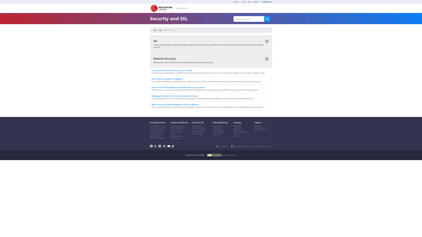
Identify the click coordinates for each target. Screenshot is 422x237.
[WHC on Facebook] (152, 146)
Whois (173, 134)
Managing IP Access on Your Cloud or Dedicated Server (175, 96)
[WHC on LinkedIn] (160, 146)
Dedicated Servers (156, 132)
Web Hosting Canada (198, 155)
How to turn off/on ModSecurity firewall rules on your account (178, 87)
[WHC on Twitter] (155, 146)
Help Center (182, 8)
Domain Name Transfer (178, 128)
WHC (155, 30)
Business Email (176, 138)
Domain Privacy (197, 134)
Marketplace (217, 134)
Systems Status (259, 130)
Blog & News (238, 126)
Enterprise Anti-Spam (199, 130)
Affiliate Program (218, 132)
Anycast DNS (154, 136)
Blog (249, 2)
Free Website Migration (157, 138)
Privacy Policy (232, 155)
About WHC (237, 128)
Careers (236, 136)
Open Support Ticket (261, 128)
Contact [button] (255, 2)
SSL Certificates (197, 126)
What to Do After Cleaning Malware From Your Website (175, 104)
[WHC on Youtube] (169, 146)
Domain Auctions (176, 130)
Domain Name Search (178, 126)
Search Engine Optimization (217, 127)
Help (244, 2)
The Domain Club (176, 132)
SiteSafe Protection (198, 128)
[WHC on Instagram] (165, 146)
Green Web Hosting (240, 132)
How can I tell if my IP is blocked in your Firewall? (172, 70)
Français (236, 2)
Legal (223, 155)
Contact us (237, 134)
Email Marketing (218, 130)
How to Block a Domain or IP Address (167, 79)
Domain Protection (198, 132)
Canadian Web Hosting (157, 126)
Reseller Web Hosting (157, 130)
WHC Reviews (238, 130)
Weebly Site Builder (177, 136)
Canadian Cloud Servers (158, 128)
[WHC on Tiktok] (173, 146)
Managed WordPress (157, 134)
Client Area (267, 2)
